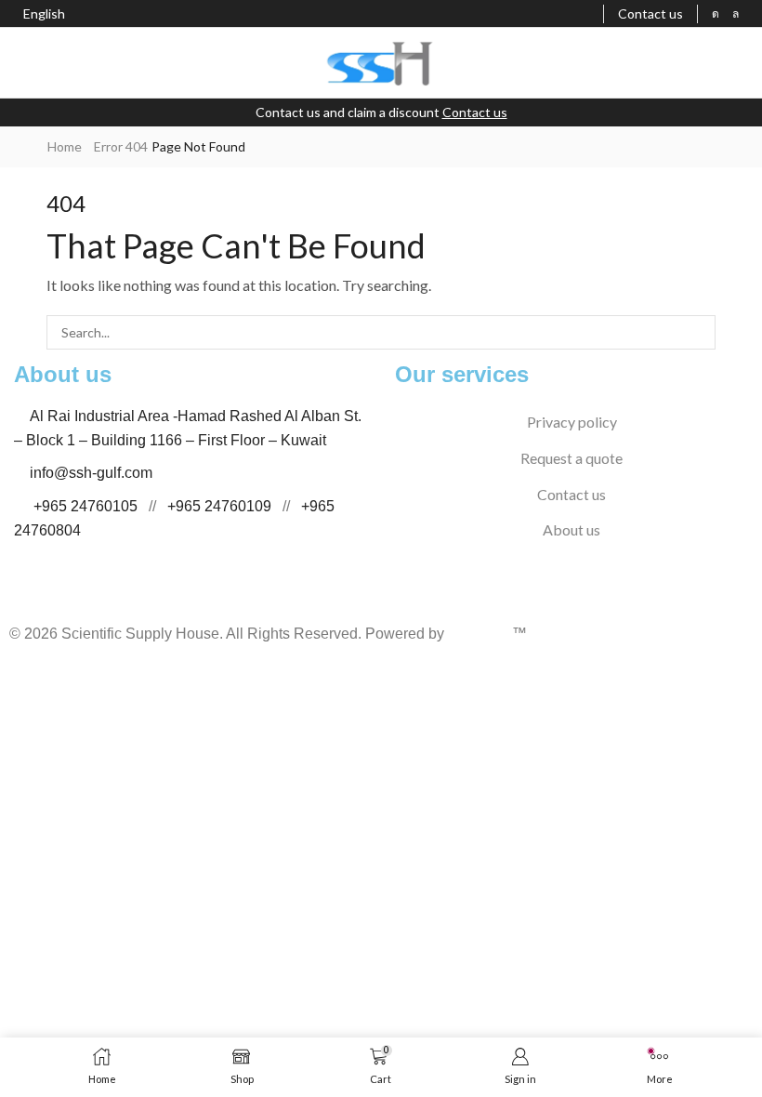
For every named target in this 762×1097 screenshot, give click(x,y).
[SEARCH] (698, 332)
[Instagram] (715, 14)
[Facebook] (12, 597)
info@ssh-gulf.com (91, 473)
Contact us (474, 112)
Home (64, 146)
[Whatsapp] (735, 14)
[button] (23, 63)
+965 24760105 (85, 506)
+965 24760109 (219, 506)
